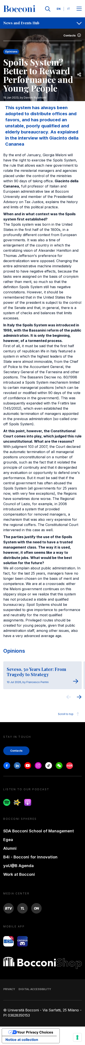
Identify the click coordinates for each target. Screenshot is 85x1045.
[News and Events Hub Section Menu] (79, 23)
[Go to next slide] (79, 697)
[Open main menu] (79, 9)
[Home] (19, 9)
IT (68, 8)
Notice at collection (21, 1039)
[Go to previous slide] (68, 697)
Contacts (69, 35)
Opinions (14, 651)
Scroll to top (65, 714)
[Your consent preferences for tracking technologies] (77, 1037)
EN (59, 8)
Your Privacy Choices (35, 1032)
